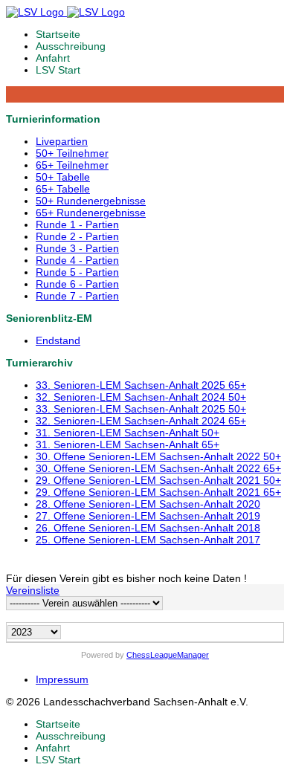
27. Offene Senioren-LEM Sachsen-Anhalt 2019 (148, 516)
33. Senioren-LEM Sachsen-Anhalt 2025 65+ (141, 385)
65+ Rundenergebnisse (91, 213)
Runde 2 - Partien (77, 236)
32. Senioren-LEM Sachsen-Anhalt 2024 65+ (141, 421)
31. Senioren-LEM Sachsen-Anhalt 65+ (127, 444)
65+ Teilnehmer (72, 165)
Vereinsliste (32, 590)
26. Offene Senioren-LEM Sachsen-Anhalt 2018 (148, 528)
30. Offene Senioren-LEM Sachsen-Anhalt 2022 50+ (158, 456)
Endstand (58, 340)
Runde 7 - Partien (77, 296)
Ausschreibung (71, 46)
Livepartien (62, 141)
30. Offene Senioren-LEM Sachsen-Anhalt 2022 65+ (158, 468)
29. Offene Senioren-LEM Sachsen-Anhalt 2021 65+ (158, 492)
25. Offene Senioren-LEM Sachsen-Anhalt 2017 (148, 540)
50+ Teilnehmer (72, 153)
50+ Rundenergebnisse (91, 201)
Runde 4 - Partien (77, 260)
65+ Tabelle (63, 189)
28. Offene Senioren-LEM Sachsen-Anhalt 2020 (148, 504)
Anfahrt (53, 58)
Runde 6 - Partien (77, 284)
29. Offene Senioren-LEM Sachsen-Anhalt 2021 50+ (158, 480)
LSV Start (58, 70)
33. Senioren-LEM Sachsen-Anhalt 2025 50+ (141, 409)
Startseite (58, 34)
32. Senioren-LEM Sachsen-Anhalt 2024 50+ (141, 397)
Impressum (62, 679)
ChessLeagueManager (167, 654)
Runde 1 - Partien (77, 224)
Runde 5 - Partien (77, 272)
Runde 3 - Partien (77, 248)
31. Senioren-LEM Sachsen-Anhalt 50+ (127, 433)
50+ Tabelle (63, 177)
